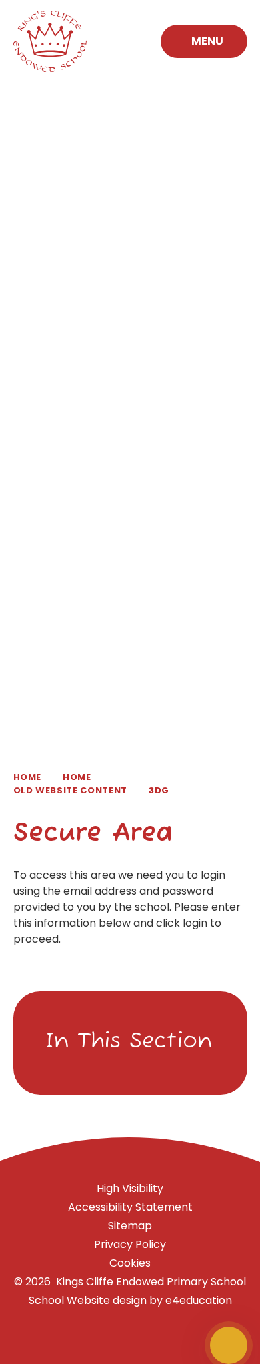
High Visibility (130, 1188)
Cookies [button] (130, 1263)
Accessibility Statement (130, 1207)
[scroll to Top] (228, 1345)
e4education (198, 1300)
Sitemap (130, 1225)
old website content (70, 790)
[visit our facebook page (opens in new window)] (183, 1345)
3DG (159, 790)
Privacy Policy (130, 1244)
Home (27, 777)
